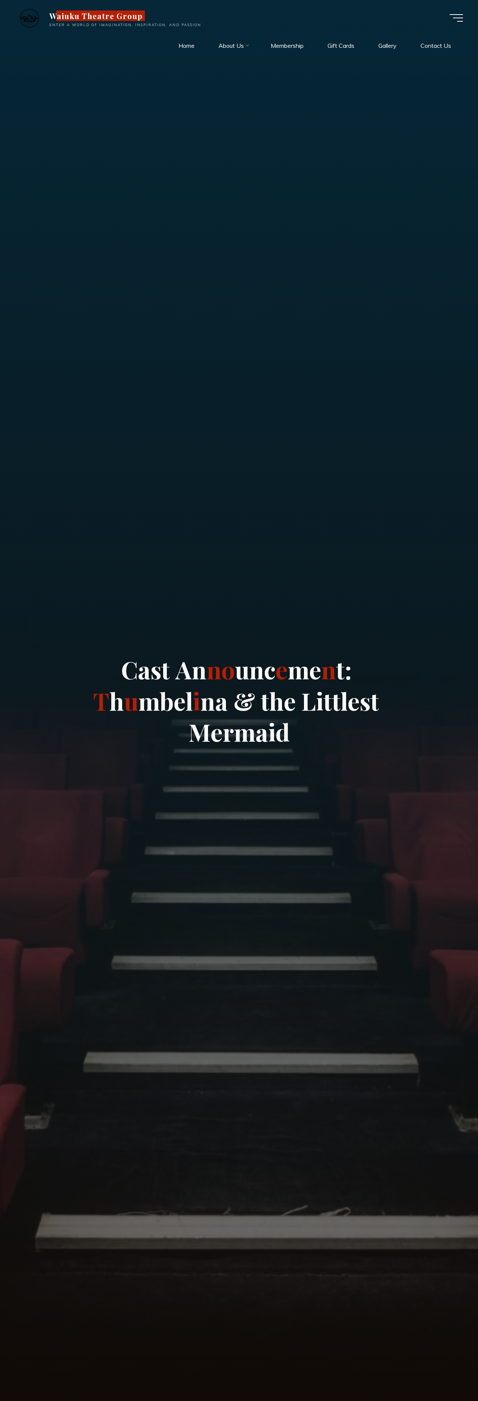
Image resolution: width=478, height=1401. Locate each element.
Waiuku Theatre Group (96, 15)
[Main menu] (456, 18)
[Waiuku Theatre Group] (29, 17)
